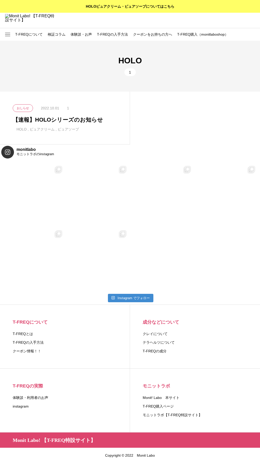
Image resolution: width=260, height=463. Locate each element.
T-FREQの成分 (155, 351)
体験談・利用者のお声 (30, 398)
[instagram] (14, 455)
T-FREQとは (23, 334)
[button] (7, 34)
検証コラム (57, 34)
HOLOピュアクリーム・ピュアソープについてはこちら (130, 6)
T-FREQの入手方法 (112, 34)
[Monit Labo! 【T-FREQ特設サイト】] (30, 20)
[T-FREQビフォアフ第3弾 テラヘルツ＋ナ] (162, 195)
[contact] (21, 455)
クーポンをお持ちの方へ (152, 34)
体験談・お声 (81, 34)
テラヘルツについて (159, 342)
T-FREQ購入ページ (158, 406)
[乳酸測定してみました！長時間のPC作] (33, 195)
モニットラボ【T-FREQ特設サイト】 (172, 415)
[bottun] (252, 20)
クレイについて (155, 334)
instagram (21, 406)
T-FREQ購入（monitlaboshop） (202, 34)
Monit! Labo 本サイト (161, 398)
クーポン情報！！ (27, 351)
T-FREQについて (29, 34)
